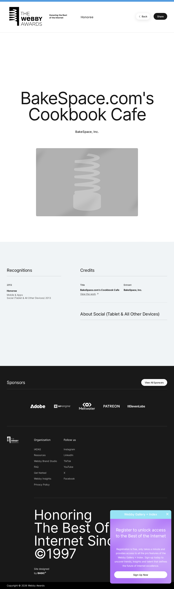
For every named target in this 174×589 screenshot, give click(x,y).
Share (160, 16)
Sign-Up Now (140, 574)
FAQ (36, 466)
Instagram (69, 449)
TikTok (67, 461)
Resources (40, 455)
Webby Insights (42, 478)
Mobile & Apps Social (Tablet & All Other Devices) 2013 (29, 296)
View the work (88, 294)
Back (144, 16)
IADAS (37, 449)
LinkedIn (68, 455)
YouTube (68, 466)
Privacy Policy (42, 484)
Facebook (69, 478)
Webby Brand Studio (45, 461)
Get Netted (40, 472)
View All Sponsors (154, 382)
